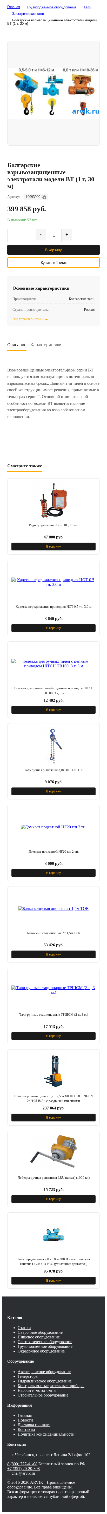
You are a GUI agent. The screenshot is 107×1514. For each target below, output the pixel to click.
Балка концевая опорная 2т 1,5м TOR (54, 933)
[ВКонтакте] (9, 1478)
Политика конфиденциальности (46, 1434)
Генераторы (28, 1376)
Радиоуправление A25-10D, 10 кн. (53, 525)
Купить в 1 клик (53, 262)
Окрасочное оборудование (41, 1351)
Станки (24, 1327)
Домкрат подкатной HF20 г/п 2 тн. (54, 851)
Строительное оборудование (43, 1395)
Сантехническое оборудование (45, 1341)
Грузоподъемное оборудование (45, 1346)
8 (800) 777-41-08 (22, 1464)
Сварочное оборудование (40, 1332)
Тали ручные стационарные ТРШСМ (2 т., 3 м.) (53, 1014)
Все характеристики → (30, 319)
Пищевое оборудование (39, 1337)
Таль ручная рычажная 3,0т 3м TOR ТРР (53, 770)
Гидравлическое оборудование (45, 1381)
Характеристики (45, 345)
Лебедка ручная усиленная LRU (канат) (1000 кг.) (54, 1178)
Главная (25, 1415)
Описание (16, 345)
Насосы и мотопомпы (37, 1390)
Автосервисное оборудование (44, 1371)
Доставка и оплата (34, 1425)
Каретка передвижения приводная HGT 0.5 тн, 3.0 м (53, 607)
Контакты (26, 1429)
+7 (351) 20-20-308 (23, 1468)
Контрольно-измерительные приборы (51, 1385)
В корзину (53, 250)
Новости (25, 1420)
